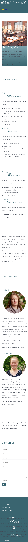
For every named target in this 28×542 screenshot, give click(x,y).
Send (4, 484)
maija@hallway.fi (6, 507)
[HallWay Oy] (14, 3)
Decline (7, 540)
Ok (1, 540)
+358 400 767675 (6, 510)
